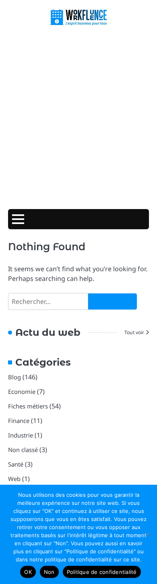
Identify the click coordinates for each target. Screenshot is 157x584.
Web (14, 479)
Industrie (20, 435)
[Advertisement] (78, 118)
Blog (14, 377)
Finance (18, 421)
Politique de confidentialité (102, 572)
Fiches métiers (28, 406)
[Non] (147, 534)
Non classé (23, 450)
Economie (21, 391)
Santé (15, 464)
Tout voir (134, 332)
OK (28, 572)
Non (49, 572)
